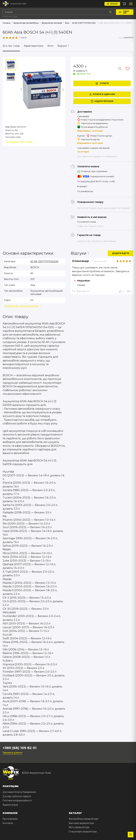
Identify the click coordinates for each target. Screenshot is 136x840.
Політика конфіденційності (17, 800)
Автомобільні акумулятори (83, 818)
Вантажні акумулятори (81, 823)
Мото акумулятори (79, 827)
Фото (50, 45)
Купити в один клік (104, 94)
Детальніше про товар (18, 141)
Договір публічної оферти (17, 796)
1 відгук (23, 37)
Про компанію (10, 818)
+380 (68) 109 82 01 (19, 748)
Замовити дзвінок (12, 752)
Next (62, 89)
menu (130, 3)
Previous (21, 89)
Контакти (8, 823)
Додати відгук (120, 253)
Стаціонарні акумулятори (83, 831)
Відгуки (63, 45)
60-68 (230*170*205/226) (44, 261)
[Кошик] (124, 3)
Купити (104, 83)
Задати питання (103, 101)
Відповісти (82, 291)
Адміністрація (10, 804)
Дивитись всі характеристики (21, 305)
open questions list (130, 834)
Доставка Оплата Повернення (19, 792)
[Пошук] (110, 12)
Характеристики (33, 45)
